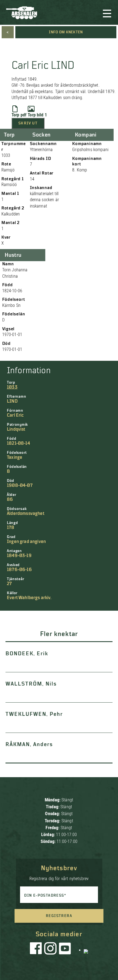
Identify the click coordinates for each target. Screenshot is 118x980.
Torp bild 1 (37, 115)
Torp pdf (19, 115)
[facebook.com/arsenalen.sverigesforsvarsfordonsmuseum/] (37, 950)
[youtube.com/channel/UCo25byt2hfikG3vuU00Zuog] (65, 950)
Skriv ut (28, 123)
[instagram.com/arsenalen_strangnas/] (50, 950)
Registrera (59, 916)
